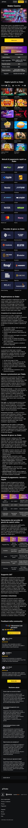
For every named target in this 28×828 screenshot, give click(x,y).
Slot (23, 85)
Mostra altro (14, 681)
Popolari (3, 85)
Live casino (9, 85)
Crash (16, 85)
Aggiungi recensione (14, 632)
